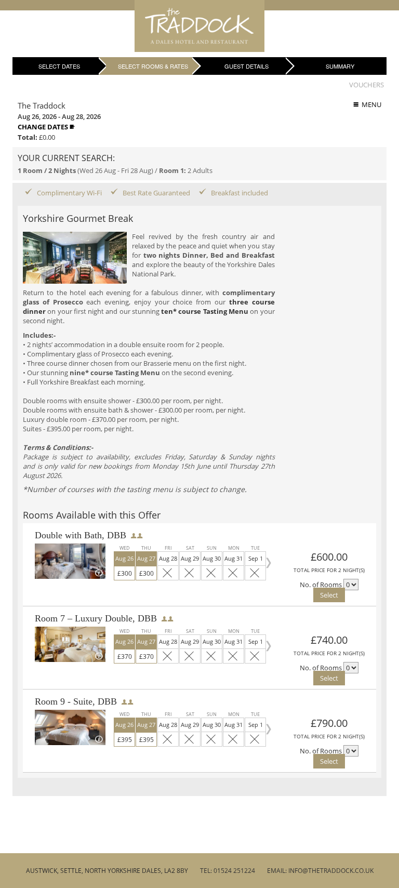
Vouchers (366, 84)
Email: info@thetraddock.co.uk (320, 870)
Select (329, 595)
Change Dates (44, 126)
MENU (369, 104)
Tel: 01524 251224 (227, 870)
